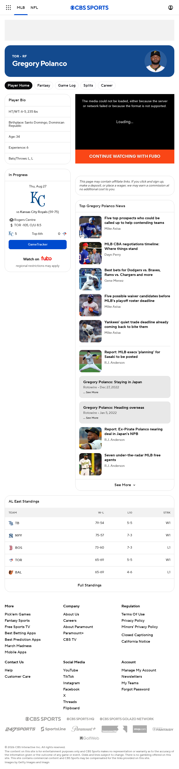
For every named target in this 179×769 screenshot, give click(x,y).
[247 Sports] (20, 728)
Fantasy (43, 85)
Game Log (67, 85)
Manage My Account (138, 670)
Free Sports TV (17, 627)
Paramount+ (73, 633)
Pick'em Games (18, 614)
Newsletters (131, 676)
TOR (18, 560)
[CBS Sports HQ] (80, 718)
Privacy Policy (133, 620)
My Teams (129, 683)
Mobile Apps (15, 652)
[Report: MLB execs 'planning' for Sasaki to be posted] (90, 361)
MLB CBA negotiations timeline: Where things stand (131, 246)
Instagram (71, 683)
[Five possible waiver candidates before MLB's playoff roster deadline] (90, 305)
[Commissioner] (114, 727)
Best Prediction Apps (23, 639)
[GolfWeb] (89, 738)
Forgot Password (135, 689)
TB (17, 523)
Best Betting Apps (20, 633)
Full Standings (89, 585)
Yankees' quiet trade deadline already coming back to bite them (136, 324)
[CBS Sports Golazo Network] (127, 718)
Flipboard (71, 708)
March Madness (18, 646)
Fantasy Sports (17, 620)
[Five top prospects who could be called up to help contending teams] (90, 227)
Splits (88, 85)
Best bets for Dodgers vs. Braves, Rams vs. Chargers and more (132, 272)
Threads (70, 702)
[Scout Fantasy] (163, 728)
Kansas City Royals (34, 212)
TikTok (68, 676)
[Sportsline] (53, 728)
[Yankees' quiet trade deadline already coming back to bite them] (90, 331)
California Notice (135, 641)
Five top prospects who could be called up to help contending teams (134, 220)
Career (107, 85)
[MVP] (140, 727)
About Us (71, 614)
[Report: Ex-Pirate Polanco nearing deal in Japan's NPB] (90, 438)
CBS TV (69, 639)
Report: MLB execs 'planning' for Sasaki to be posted (132, 354)
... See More (90, 392)
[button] (8, 7)
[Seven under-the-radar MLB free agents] (90, 464)
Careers (69, 620)
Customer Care (18, 676)
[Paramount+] (84, 728)
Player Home (18, 85)
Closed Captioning (137, 635)
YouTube (70, 670)
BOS (18, 548)
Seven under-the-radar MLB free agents (132, 457)
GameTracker (38, 244)
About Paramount (78, 627)
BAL (18, 572)
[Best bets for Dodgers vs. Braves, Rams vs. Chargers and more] (90, 279)
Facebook (71, 689)
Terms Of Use (133, 614)
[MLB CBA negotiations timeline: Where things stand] (90, 253)
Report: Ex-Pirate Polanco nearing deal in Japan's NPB (133, 431)
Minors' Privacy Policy (139, 627)
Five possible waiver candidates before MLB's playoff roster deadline (137, 298)
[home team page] (37, 199)
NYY (18, 535)
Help (9, 670)
